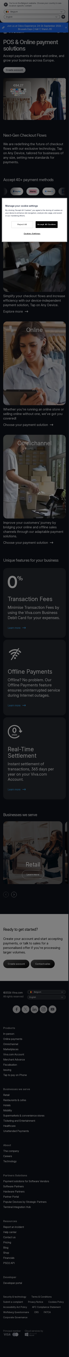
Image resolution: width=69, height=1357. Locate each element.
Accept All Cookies (46, 224)
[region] (34, 220)
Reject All (22, 224)
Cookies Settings (32, 234)
